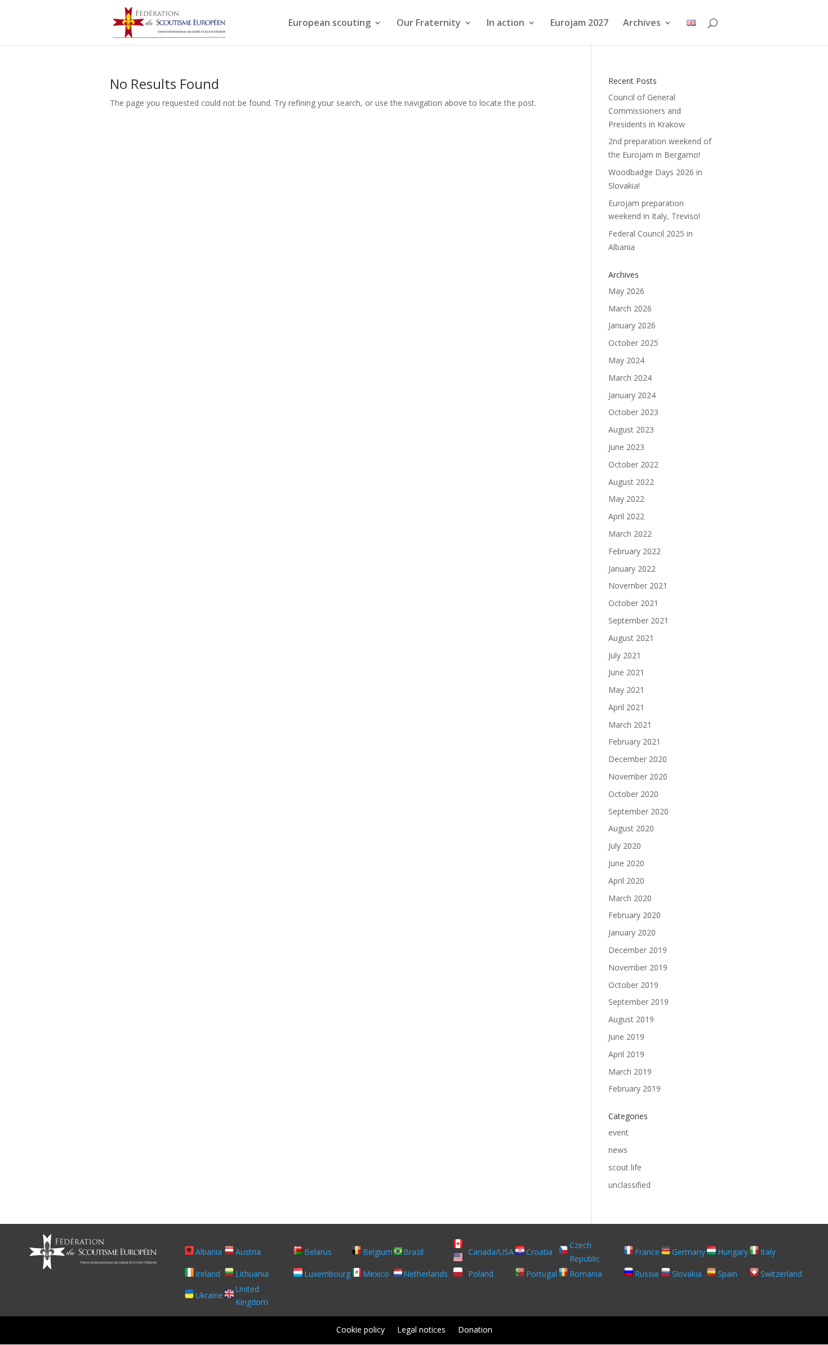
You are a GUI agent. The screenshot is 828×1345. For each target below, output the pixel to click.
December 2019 (637, 950)
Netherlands (425, 1273)
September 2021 (638, 620)
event (618, 1132)
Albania (208, 1251)
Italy (768, 1251)
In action (505, 24)
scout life (625, 1167)
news (617, 1149)
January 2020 (632, 932)
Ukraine (209, 1295)
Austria (248, 1251)
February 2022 (634, 551)
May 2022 (626, 498)
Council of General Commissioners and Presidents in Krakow (646, 111)
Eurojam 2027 (579, 24)
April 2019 (626, 1054)
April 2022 (626, 516)
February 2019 (634, 1088)
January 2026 (632, 325)
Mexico (376, 1273)
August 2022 (631, 481)
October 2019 (633, 984)
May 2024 (626, 360)
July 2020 (624, 845)
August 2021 (631, 638)
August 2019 (631, 1019)
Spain (727, 1273)
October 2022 (633, 464)
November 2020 (637, 776)
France (647, 1251)
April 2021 (626, 707)
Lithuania (252, 1273)
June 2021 (626, 672)
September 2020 (638, 811)
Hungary (733, 1251)
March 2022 (630, 533)
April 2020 (626, 880)
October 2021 (633, 603)
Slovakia (687, 1273)
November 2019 (637, 967)
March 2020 (630, 898)
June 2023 (626, 447)
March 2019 (630, 1071)
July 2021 (624, 655)
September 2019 (638, 1001)
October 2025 (633, 342)
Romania (585, 1273)
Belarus (318, 1251)
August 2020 (631, 828)
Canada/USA (491, 1251)
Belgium (378, 1251)
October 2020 (633, 794)
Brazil (413, 1251)
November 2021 (637, 585)
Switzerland (781, 1273)
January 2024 (632, 395)
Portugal (541, 1273)
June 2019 (626, 1036)
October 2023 (633, 412)
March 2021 (630, 724)
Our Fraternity (429, 24)
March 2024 (630, 377)
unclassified (629, 1184)
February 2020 (634, 915)
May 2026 (626, 291)
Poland (480, 1273)
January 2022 (632, 568)
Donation (475, 1330)
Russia (646, 1273)
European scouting (329, 24)
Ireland (207, 1273)
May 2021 (626, 689)
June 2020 (626, 863)
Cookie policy (360, 1330)
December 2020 (637, 759)
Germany (688, 1251)
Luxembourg (327, 1273)
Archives (642, 24)
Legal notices (421, 1330)
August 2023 (631, 429)
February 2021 (634, 741)
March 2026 (630, 308)
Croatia (539, 1251)
